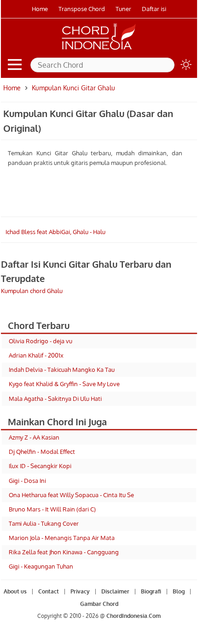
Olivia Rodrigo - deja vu (40, 341)
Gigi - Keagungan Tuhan (41, 566)
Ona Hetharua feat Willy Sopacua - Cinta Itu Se (71, 495)
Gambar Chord (99, 603)
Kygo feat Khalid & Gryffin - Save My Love (64, 384)
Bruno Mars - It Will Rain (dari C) (52, 509)
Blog (179, 591)
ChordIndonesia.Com (133, 615)
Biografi (151, 591)
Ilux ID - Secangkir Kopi (40, 466)
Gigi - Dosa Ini (27, 480)
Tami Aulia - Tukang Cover (44, 523)
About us (15, 591)
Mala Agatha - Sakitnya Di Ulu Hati (55, 398)
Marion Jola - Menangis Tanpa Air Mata (62, 537)
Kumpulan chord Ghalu (32, 290)
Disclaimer (115, 591)
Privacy (80, 591)
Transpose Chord (81, 8)
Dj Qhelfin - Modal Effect (42, 451)
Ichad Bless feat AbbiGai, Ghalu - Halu (55, 231)
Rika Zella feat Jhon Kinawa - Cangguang (64, 552)
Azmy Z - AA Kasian (34, 437)
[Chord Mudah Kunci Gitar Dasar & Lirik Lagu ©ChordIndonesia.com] (99, 49)
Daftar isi (154, 8)
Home (40, 8)
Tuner (123, 8)
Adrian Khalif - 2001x (36, 355)
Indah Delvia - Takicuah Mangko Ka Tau (62, 369)
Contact (48, 591)
